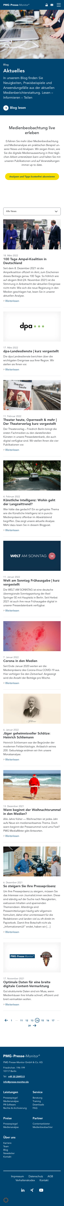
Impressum (17, 1176)
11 (22, 1020)
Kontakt (7, 1157)
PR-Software (9, 1105)
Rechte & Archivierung (15, 1108)
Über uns (9, 1137)
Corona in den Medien (20, 661)
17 (53, 1020)
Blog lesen (18, 108)
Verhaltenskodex (25, 1180)
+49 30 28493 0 (16, 1077)
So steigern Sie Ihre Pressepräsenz (29, 886)
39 (30, 1026)
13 (32, 1020)
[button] (6, 1020)
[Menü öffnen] (59, 5)
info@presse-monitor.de (16, 1082)
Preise (7, 1118)
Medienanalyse (11, 1101)
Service (38, 1092)
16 (48, 1020)
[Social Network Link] (23, 1192)
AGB (50, 1176)
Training (37, 1101)
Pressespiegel (10, 1098)
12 (27, 1020)
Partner (38, 1118)
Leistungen (10, 1092)
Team (6, 1146)
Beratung (37, 1098)
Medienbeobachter (43, 1127)
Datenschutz (36, 1176)
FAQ (35, 1108)
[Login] (46, 5)
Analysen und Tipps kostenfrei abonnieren (32, 177)
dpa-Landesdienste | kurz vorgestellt (31, 351)
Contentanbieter (41, 1124)
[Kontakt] (51, 5)
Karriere (7, 1143)
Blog (5, 1150)
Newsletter (9, 1153)
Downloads (38, 1105)
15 (43, 1020)
